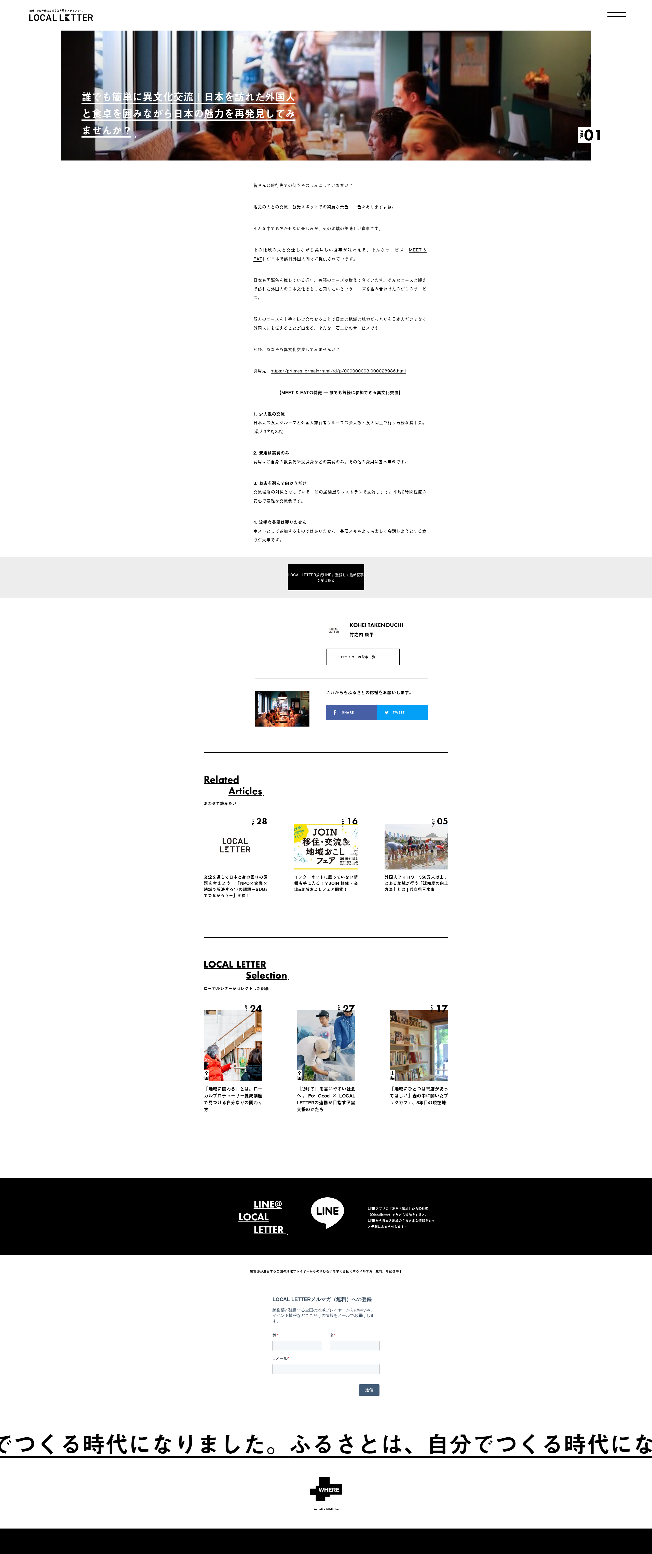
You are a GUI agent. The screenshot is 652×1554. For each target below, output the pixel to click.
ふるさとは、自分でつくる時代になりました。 (349, 1443)
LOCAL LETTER (61, 17)
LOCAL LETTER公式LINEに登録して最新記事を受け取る (326, 577)
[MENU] (617, 14)
